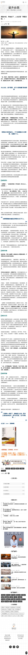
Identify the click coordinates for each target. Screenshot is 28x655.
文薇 (6, 615)
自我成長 (18, 599)
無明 (2, 615)
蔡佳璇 (19, 555)
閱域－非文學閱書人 (16, 609)
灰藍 (18, 615)
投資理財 (20, 597)
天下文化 (3, 470)
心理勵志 (22, 468)
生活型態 (20, 601)
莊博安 (18, 570)
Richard (12, 613)
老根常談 (7, 607)
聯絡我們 (7, 640)
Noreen (16, 613)
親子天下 (23, 599)
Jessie (10, 21)
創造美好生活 (7, 636)
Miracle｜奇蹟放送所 (6, 611)
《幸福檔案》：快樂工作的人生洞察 (11, 515)
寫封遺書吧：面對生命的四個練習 (18, 587)
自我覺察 (13, 468)
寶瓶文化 (18, 595)
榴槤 (12, 611)
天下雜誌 (13, 595)
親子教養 (3, 599)
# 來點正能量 (14, 21)
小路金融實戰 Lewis (5, 613)
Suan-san (22, 613)
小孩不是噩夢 (20, 636)
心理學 (11, 597)
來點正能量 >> (14, 10)
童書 (2, 601)
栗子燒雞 (18, 607)
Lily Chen (14, 615)
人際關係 (13, 599)
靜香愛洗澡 (13, 607)
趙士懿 (18, 586)
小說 (11, 601)
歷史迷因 (16, 611)
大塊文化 (3, 595)
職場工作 (8, 599)
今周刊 (15, 597)
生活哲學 (8, 468)
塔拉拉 (9, 615)
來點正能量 (7, 635)
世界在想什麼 (20, 635)
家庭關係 (6, 597)
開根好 (3, 607)
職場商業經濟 (7, 638)
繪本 (2, 597)
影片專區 (20, 638)
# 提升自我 (19, 21)
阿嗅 (22, 615)
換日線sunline (4, 609)
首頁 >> (8, 10)
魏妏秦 (9, 609)
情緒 (17, 468)
